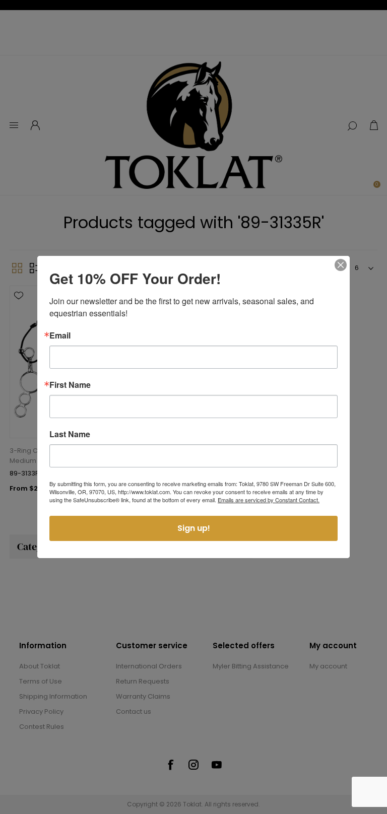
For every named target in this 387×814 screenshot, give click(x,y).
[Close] (341, 265)
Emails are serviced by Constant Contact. (268, 500)
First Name (70, 385)
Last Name (69, 434)
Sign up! (193, 528)
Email (60, 335)
